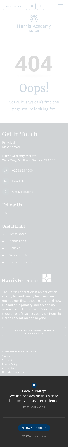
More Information (34, 407)
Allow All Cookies (34, 428)
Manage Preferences (34, 435)
